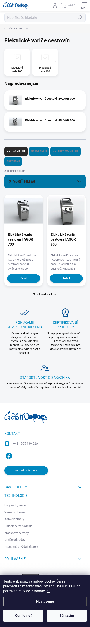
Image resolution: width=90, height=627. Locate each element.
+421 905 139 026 (25, 443)
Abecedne (13, 161)
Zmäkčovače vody (16, 533)
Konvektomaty (14, 519)
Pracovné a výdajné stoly (21, 546)
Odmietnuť (23, 616)
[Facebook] (8, 455)
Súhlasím (66, 616)
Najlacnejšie (16, 151)
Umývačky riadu (15, 505)
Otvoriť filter (22, 181)
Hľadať (80, 17)
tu (48, 591)
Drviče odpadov (14, 539)
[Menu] (84, 5)
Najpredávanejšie (65, 151)
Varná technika (14, 512)
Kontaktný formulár (26, 470)
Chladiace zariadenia (18, 526)
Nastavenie (45, 601)
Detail (23, 278)
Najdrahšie (39, 151)
